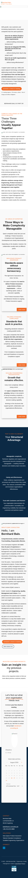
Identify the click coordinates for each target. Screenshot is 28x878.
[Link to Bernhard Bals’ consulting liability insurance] (14, 871)
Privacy (23, 863)
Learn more (21, 309)
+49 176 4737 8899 (8, 829)
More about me (8, 646)
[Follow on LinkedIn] (4, 848)
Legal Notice (18, 863)
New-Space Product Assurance (12, 836)
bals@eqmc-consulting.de (10, 826)
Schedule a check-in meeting (11, 88)
